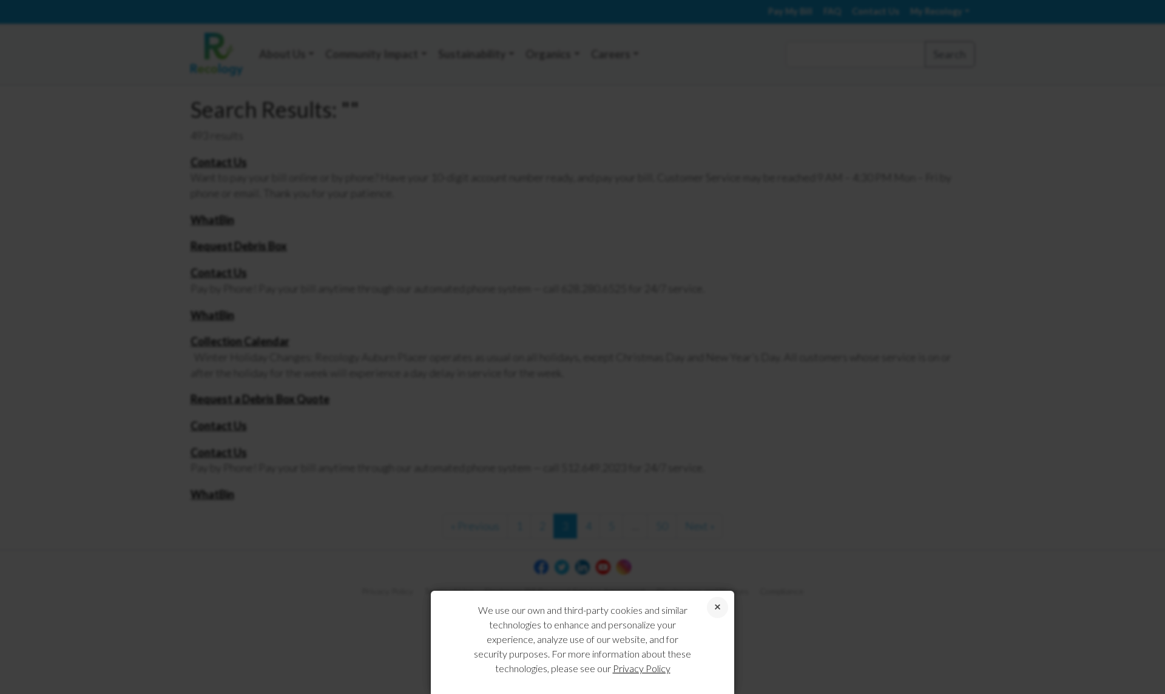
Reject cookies (717, 607)
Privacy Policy (641, 668)
